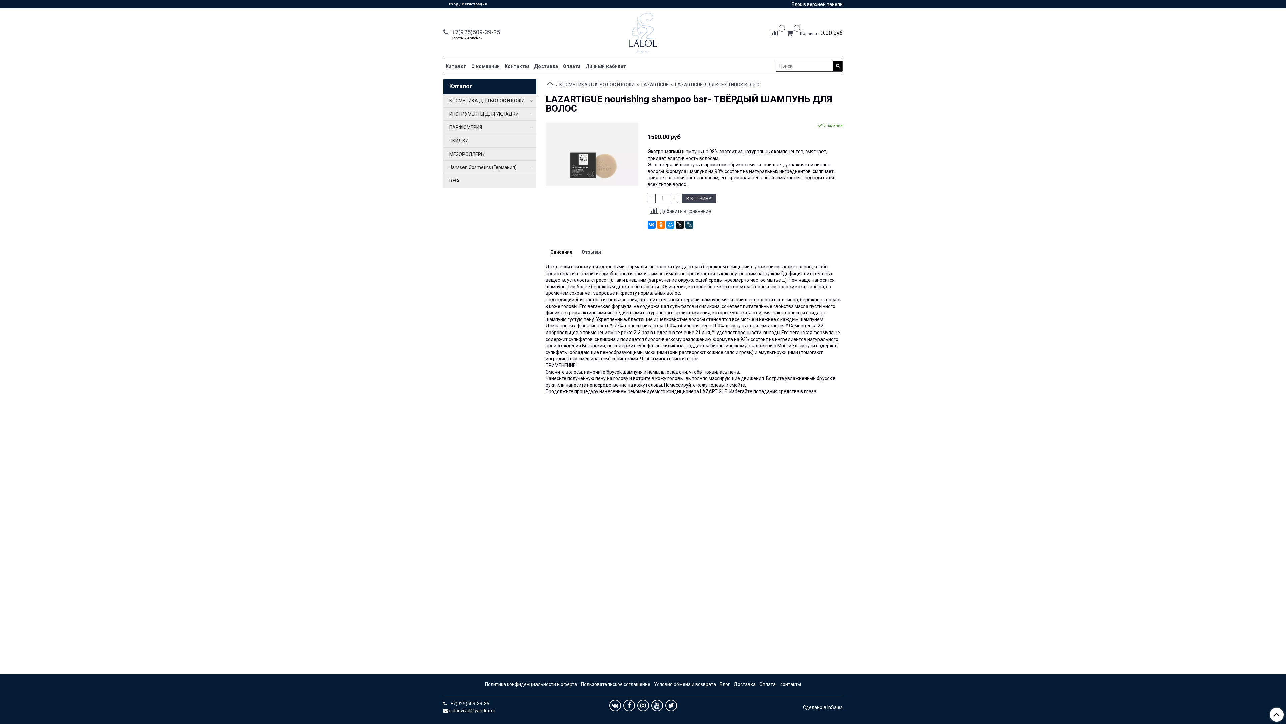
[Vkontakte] (615, 705)
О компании (485, 66)
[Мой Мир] (670, 225)
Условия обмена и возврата (685, 684)
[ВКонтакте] (652, 225)
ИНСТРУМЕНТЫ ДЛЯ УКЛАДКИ (484, 114)
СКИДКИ (459, 140)
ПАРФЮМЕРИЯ (465, 127)
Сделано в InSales (823, 707)
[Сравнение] (774, 33)
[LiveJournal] (689, 225)
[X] (680, 225)
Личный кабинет (606, 66)
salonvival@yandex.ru (472, 710)
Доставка (546, 66)
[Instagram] (643, 705)
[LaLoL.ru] (643, 31)
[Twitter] (671, 705)
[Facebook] (629, 705)
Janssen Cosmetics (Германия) (483, 167)
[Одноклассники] (661, 225)
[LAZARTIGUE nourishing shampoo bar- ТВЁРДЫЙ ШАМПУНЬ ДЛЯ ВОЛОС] (592, 154)
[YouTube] (657, 705)
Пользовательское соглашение (615, 684)
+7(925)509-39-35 (475, 32)
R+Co (455, 180)
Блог (725, 684)
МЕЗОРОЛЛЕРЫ (467, 154)
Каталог (456, 66)
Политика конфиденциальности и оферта (531, 684)
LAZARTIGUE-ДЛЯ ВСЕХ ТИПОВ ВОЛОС (718, 84)
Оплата (572, 66)
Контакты (517, 66)
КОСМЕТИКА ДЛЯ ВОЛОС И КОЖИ (597, 84)
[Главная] (550, 85)
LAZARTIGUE (655, 84)
